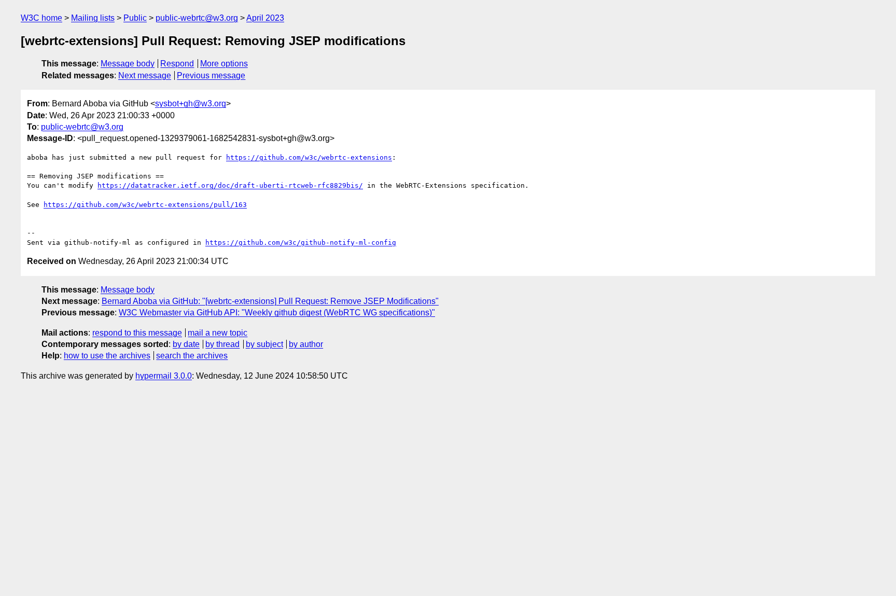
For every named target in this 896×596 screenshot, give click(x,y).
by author (306, 344)
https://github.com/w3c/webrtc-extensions (309, 157)
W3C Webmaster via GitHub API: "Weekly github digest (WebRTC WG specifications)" (277, 312)
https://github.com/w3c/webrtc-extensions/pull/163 (145, 205)
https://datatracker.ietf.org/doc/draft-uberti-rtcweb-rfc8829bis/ (230, 185)
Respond (177, 63)
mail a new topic (217, 332)
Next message (144, 75)
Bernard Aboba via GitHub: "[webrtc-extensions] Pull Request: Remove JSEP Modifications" (270, 301)
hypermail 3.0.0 (163, 375)
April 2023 (265, 17)
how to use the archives (107, 355)
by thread (222, 344)
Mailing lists (93, 17)
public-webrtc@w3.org (197, 17)
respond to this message (137, 332)
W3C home (41, 17)
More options (224, 63)
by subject (264, 344)
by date (186, 344)
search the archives (192, 355)
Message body (128, 63)
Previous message (211, 75)
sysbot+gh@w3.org (190, 103)
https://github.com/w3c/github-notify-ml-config (300, 242)
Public (135, 17)
